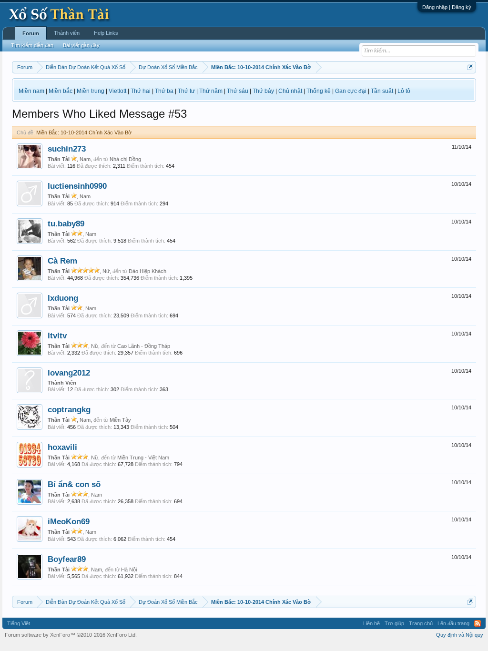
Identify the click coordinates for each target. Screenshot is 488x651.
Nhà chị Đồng (125, 159)
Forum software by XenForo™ (71, 635)
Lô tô (403, 91)
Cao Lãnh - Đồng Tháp (143, 346)
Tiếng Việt (18, 623)
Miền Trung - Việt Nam (143, 457)
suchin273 (67, 148)
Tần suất (382, 91)
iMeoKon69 (69, 521)
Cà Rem (62, 260)
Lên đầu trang (453, 623)
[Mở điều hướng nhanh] (470, 67)
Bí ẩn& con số (74, 484)
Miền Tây (120, 420)
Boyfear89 (67, 559)
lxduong (63, 298)
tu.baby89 (66, 223)
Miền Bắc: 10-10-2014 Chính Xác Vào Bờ (84, 132)
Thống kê (318, 91)
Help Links (106, 33)
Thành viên (67, 33)
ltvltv (57, 335)
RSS (477, 623)
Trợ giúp (394, 623)
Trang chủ (421, 623)
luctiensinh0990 (77, 186)
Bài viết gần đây (81, 45)
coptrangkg (69, 409)
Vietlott (117, 91)
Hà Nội (129, 569)
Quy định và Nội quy (459, 635)
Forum (30, 33)
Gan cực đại (350, 91)
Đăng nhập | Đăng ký (446, 7)
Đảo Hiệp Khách (147, 271)
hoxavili (62, 447)
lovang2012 (69, 372)
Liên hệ (371, 623)
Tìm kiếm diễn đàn (32, 45)
